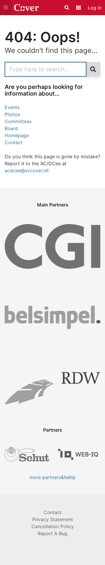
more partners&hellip (52, 477)
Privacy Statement (52, 519)
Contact (13, 142)
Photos (12, 114)
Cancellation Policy (53, 526)
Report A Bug (52, 533)
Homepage (17, 135)
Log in (95, 8)
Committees (18, 121)
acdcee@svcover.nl (26, 170)
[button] (6, 7)
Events (12, 107)
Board (11, 128)
